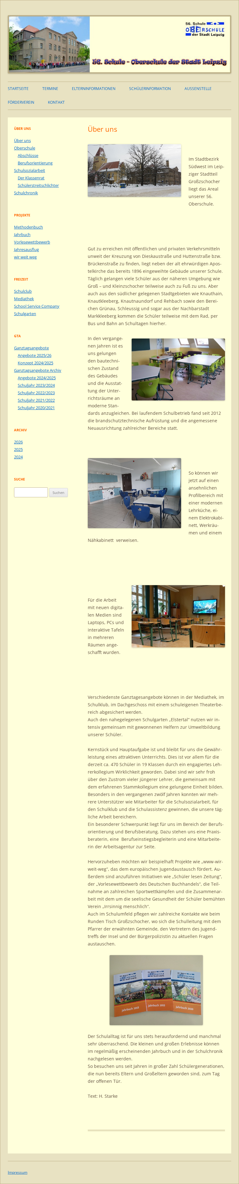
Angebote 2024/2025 (37, 378)
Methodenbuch (28, 227)
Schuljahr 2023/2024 (36, 385)
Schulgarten (25, 313)
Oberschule (24, 148)
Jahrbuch (22, 234)
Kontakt (56, 102)
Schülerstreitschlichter (38, 185)
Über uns (22, 140)
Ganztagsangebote (31, 348)
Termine (50, 88)
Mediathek (24, 298)
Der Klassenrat (31, 178)
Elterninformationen (93, 88)
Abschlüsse (28, 155)
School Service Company (36, 306)
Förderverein (21, 102)
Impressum (17, 1172)
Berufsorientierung (35, 163)
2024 (18, 457)
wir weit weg (25, 257)
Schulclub (23, 291)
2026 (18, 442)
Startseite (18, 88)
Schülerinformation (150, 88)
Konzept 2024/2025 (35, 363)
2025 (18, 449)
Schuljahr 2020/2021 (36, 407)
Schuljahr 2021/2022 (36, 400)
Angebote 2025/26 (34, 355)
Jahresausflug (26, 249)
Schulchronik (26, 193)
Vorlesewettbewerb (32, 242)
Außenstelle (198, 88)
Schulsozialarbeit (29, 170)
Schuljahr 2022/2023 (36, 392)
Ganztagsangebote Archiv (37, 370)
